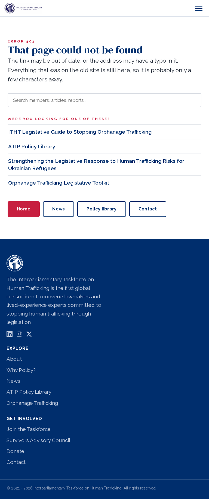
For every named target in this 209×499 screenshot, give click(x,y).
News (58, 209)
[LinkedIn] (10, 335)
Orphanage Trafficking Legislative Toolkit (58, 183)
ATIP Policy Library (31, 146)
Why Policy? (21, 370)
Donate (15, 451)
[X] (29, 335)
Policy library (101, 209)
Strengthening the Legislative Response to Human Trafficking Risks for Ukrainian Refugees (96, 164)
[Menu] (199, 8)
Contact (148, 209)
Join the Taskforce (29, 429)
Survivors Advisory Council (38, 440)
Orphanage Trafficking (32, 403)
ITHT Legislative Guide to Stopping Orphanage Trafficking (80, 132)
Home (23, 209)
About (14, 359)
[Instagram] (19, 335)
